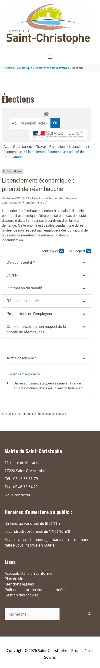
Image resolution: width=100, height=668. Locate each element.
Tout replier (50, 251)
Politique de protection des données (35, 589)
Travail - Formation (51, 147)
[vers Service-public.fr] (58, 134)
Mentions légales (19, 584)
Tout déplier (77, 251)
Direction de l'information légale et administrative (35, 413)
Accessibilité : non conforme (28, 573)
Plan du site (14, 578)
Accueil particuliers (18, 147)
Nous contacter (17, 495)
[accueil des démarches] (46, 113)
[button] (46, 262)
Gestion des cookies (22, 595)
